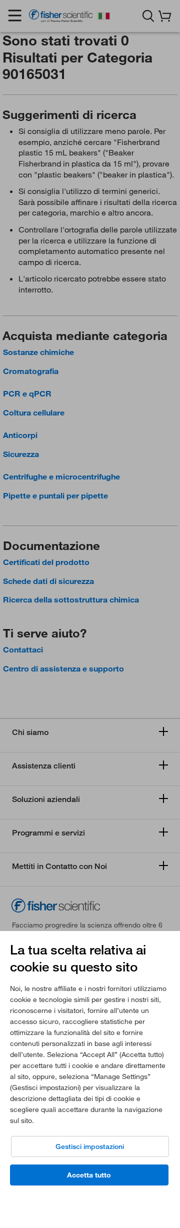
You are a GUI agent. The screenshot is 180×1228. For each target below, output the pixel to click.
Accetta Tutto (89, 1175)
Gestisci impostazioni (90, 1146)
